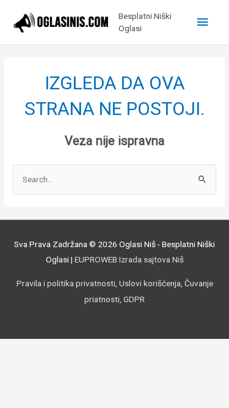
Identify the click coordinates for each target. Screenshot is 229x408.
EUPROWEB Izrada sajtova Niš (129, 259)
